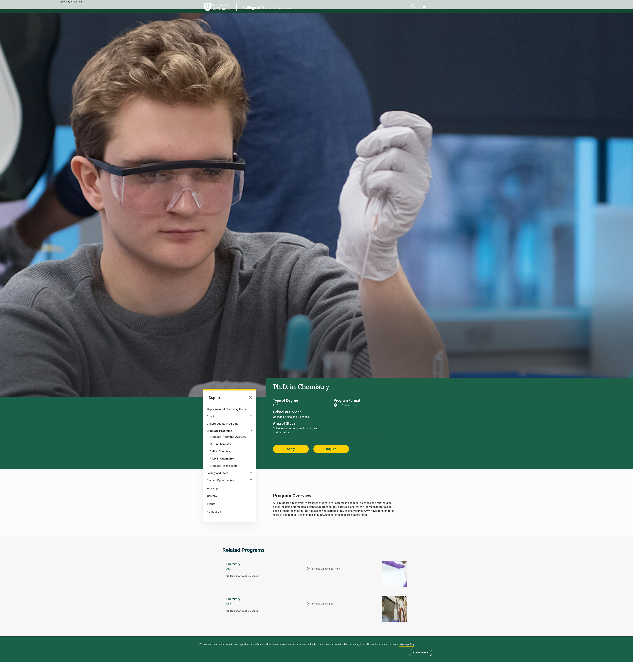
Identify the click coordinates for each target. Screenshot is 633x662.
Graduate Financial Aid (224, 465)
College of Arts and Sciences (267, 7)
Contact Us (214, 511)
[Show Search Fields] (413, 6)
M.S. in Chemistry (220, 444)
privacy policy (406, 644)
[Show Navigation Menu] (425, 6)
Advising (212, 488)
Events (211, 503)
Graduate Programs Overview (228, 436)
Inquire (331, 449)
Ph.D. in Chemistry (222, 458)
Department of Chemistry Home (227, 409)
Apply (291, 449)
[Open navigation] (250, 397)
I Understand (420, 652)
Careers (212, 496)
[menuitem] (229, 409)
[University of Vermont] (115, 11)
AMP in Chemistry (221, 451)
